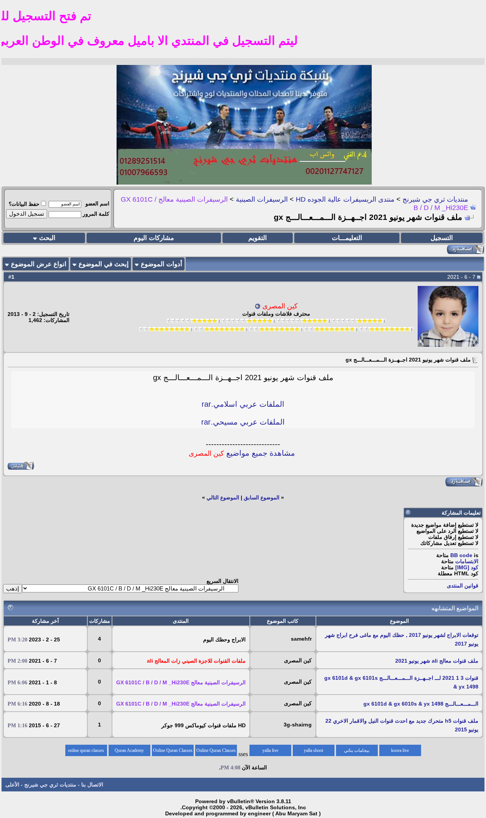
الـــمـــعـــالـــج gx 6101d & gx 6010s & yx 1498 (420, 704)
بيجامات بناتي (356, 750)
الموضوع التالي (223, 497)
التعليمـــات (347, 238)
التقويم (257, 238)
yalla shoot (313, 750)
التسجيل (442, 238)
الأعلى (12, 785)
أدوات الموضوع (161, 264)
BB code (461, 555)
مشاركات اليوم (154, 238)
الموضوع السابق (261, 497)
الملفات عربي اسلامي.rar (243, 404)
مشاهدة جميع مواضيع (242, 453)
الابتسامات (466, 561)
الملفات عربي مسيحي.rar (243, 422)
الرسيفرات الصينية (262, 199)
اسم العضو (97, 204)
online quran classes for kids (86, 752)
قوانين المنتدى (462, 586)
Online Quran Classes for (216, 752)
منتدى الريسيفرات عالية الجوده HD (345, 199)
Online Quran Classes (173, 750)
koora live (400, 750)
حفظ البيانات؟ (24, 204)
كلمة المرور (96, 214)
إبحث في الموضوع (104, 264)
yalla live (270, 750)
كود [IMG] (466, 567)
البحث (47, 238)
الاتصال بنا (92, 785)
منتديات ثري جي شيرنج (435, 199)
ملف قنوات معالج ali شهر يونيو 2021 (436, 661)
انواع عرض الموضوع (38, 264)
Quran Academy (129, 750)
